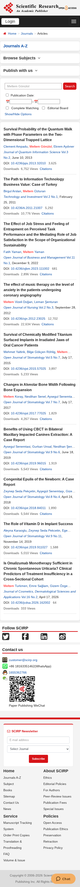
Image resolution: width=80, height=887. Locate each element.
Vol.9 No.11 (54, 536)
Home (12, 33)
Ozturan (34, 191)
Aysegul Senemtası (60, 396)
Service (10, 816)
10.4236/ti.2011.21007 (26, 208)
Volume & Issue (14, 860)
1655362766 (18, 672)
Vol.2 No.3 (46, 307)
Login (10, 21)
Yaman (33, 252)
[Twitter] (5, 636)
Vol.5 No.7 (53, 357)
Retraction (50, 841)
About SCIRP (55, 771)
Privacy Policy (53, 847)
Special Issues (53, 809)
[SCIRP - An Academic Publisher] (30, 7)
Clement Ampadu (16, 146)
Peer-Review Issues (57, 796)
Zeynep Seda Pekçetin (19, 491)
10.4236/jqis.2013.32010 (28, 163)
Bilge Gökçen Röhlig (41, 352)
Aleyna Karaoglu (15, 530)
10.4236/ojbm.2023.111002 (30, 268)
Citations (46, 169)
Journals (27, 33)
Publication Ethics (55, 829)
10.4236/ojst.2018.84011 (28, 508)
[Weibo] (62, 636)
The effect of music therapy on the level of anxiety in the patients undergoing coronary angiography (39, 290)
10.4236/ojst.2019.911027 (29, 547)
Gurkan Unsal (42, 446)
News (7, 809)
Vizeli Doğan (18, 302)
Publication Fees (55, 802)
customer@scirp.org (23, 660)
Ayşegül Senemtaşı (50, 491)
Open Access (52, 822)
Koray (13, 396)
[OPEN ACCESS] (67, 7)
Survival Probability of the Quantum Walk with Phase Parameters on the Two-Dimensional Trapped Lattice (38, 134)
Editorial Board (58, 108)
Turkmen (15, 586)
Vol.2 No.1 (50, 196)
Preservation (52, 835)
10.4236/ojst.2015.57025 (28, 368)
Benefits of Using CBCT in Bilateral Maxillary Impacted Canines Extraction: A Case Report (38, 434)
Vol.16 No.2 (29, 597)
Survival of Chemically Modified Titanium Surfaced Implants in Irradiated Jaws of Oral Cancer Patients (38, 340)
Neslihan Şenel (63, 446)
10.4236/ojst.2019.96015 (28, 463)
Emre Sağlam (38, 586)
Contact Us (11, 802)
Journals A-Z (12, 777)
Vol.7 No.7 (53, 402)
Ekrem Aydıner (64, 146)
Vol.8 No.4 (53, 497)
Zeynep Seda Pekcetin (44, 530)
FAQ (6, 854)
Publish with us (19, 70)
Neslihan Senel (35, 396)
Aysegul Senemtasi (17, 446)
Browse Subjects (20, 58)
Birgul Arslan (12, 191)
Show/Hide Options (18, 114)
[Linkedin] (44, 636)
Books (7, 790)
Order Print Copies (16, 835)
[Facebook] (25, 636)
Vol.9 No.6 (53, 452)
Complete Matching (25, 108)
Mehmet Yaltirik (14, 352)
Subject (8, 784)
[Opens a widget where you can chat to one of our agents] (63, 879)
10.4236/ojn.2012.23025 (28, 318)
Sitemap (9, 796)
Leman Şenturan (46, 302)
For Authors (51, 790)
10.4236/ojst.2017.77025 (28, 413)
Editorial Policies (54, 784)
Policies (50, 816)
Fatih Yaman (12, 252)
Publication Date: (22, 95)
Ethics (47, 777)
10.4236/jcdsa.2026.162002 (30, 602)
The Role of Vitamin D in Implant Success (38, 524)
